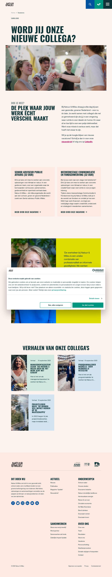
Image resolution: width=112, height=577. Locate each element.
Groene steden (83, 486)
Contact (80, 555)
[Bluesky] (18, 504)
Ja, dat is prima (88, 305)
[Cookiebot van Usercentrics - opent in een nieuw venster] (94, 270)
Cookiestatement (96, 566)
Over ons (81, 527)
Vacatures (81, 541)
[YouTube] (32, 504)
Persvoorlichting (83, 545)
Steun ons (81, 538)
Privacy (86, 566)
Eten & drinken (83, 510)
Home (13, 13)
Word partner (54, 531)
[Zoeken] (90, 4)
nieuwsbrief (67, 141)
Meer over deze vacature (26, 212)
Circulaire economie (85, 503)
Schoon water (82, 483)
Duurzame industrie (84, 489)
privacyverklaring (59, 290)
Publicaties (54, 486)
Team (80, 531)
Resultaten (81, 534)
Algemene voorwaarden (75, 566)
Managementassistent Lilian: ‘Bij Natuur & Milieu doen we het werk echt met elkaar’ (40, 368)
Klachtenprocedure (84, 548)
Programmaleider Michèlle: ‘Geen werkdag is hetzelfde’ (87, 367)
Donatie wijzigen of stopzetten (88, 551)
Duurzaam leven (83, 517)
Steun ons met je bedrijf (58, 527)
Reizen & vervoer (84, 500)
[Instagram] (22, 504)
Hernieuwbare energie (85, 496)
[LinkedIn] (27, 504)
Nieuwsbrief (54, 493)
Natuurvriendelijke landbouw (87, 493)
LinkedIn (88, 141)
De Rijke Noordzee (84, 507)
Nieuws (52, 483)
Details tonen (94, 298)
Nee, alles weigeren (55, 305)
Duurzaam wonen (84, 514)
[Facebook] (13, 504)
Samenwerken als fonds (58, 534)
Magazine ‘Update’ (56, 489)
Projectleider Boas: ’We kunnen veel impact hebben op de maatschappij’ (41, 408)
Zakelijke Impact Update (58, 538)
